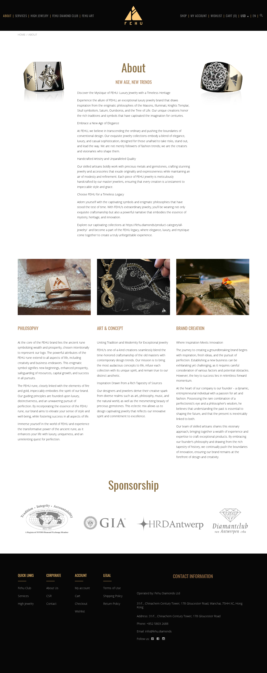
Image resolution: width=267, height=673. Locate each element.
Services (21, 16)
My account (199, 16)
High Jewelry (40, 16)
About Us (52, 588)
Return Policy (111, 604)
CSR (49, 596)
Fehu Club (24, 588)
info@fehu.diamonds (158, 631)
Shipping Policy (112, 596)
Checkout (81, 604)
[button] (261, 15)
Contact (51, 604)
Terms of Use (112, 588)
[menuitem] (254, 15)
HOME (21, 34)
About (7, 16)
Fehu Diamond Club (65, 16)
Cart (231, 16)
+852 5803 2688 (157, 624)
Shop (183, 16)
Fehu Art (88, 16)
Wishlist (216, 16)
